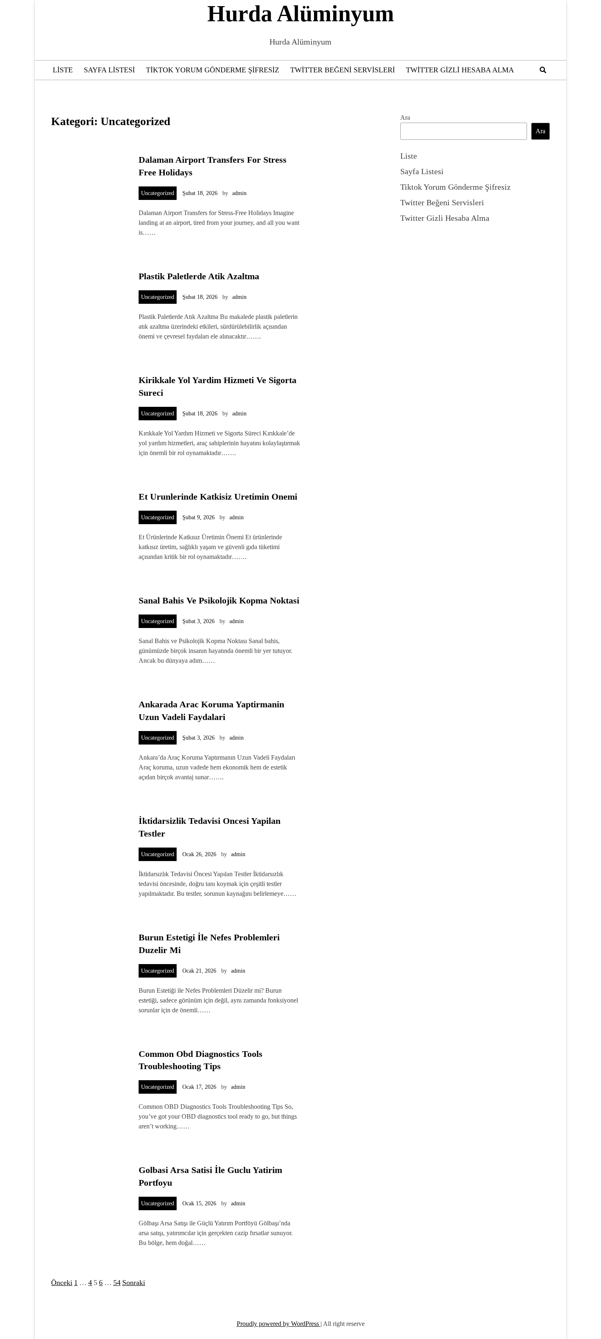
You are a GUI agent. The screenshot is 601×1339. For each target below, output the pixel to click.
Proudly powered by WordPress (279, 1323)
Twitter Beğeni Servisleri (342, 70)
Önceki (61, 1282)
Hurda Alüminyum (300, 13)
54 (117, 1282)
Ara (405, 117)
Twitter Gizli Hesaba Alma (460, 70)
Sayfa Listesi (109, 70)
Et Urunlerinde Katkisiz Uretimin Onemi (218, 496)
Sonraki (133, 1282)
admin (239, 193)
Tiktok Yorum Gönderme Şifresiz (212, 70)
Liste (63, 70)
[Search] (543, 70)
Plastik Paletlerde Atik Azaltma (199, 276)
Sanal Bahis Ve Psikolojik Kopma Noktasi (219, 600)
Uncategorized (157, 193)
